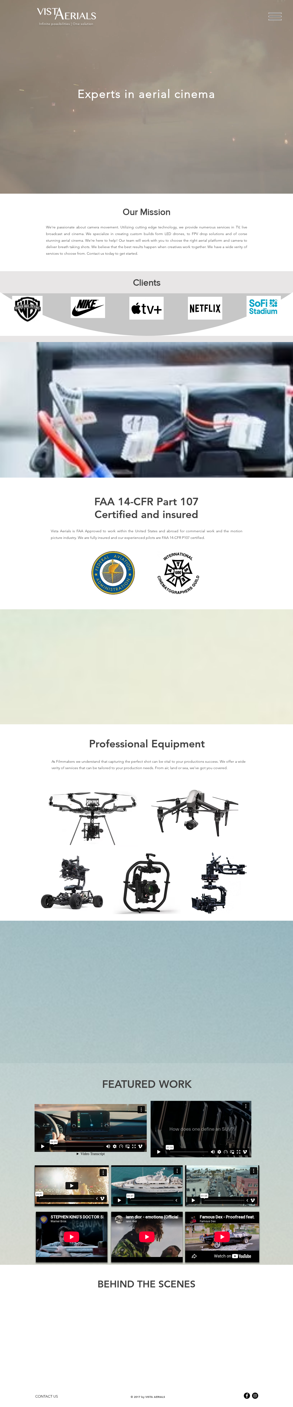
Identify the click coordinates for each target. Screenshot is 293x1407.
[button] (275, 16)
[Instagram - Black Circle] (255, 1396)
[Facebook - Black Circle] (247, 1396)
